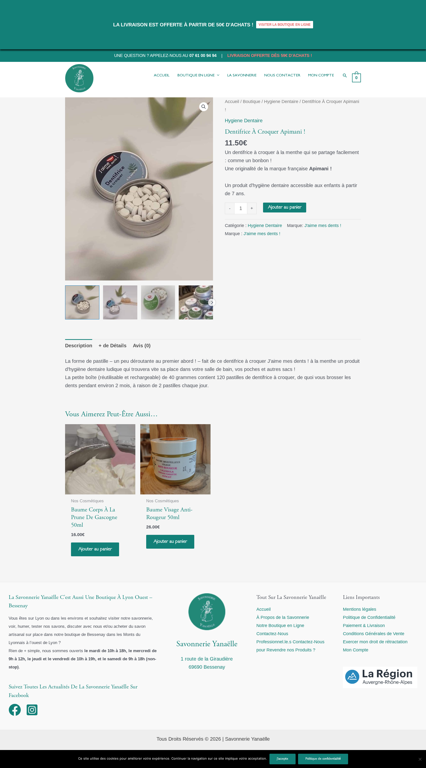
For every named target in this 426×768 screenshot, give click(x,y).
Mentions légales (359, 609)
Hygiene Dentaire (281, 101)
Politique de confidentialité (323, 758)
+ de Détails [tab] (112, 345)
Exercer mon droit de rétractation (375, 641)
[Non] (419, 759)
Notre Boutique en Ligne (280, 625)
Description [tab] (78, 345)
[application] (216, 75)
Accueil (232, 101)
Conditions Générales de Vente (373, 633)
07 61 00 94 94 (202, 55)
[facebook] (17, 710)
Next (211, 302)
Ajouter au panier (284, 207)
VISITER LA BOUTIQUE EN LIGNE (285, 24)
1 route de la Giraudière (207, 659)
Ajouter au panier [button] (95, 549)
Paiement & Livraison (364, 625)
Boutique (251, 101)
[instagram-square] (34, 710)
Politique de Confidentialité (369, 617)
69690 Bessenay (207, 667)
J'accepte (282, 758)
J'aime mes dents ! (322, 225)
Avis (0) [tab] (142, 345)
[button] (345, 75)
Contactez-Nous (272, 633)
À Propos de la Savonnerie (282, 617)
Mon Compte (355, 649)
